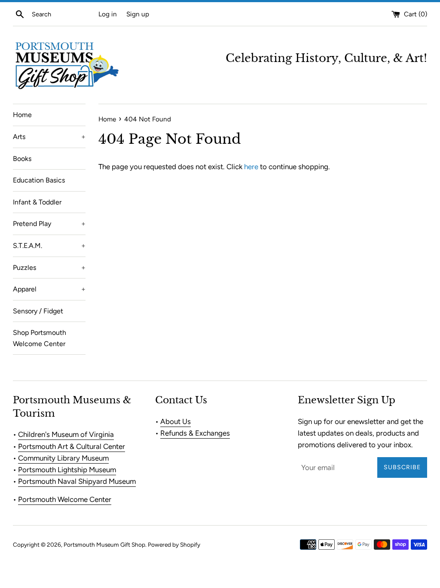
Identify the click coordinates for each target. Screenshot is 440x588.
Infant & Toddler (37, 202)
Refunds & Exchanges (195, 433)
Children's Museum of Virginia (66, 434)
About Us (175, 421)
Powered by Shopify (174, 544)
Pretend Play (49, 224)
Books (22, 159)
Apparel (49, 289)
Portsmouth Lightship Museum (67, 469)
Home (22, 115)
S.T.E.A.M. (49, 245)
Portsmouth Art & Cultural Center (71, 446)
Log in (107, 14)
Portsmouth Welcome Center (64, 499)
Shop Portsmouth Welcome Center (39, 338)
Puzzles (49, 267)
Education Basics (39, 180)
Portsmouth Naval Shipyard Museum (77, 481)
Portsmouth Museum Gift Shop (104, 544)
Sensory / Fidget (38, 311)
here (251, 166)
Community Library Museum (63, 458)
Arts (49, 137)
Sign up (137, 14)
